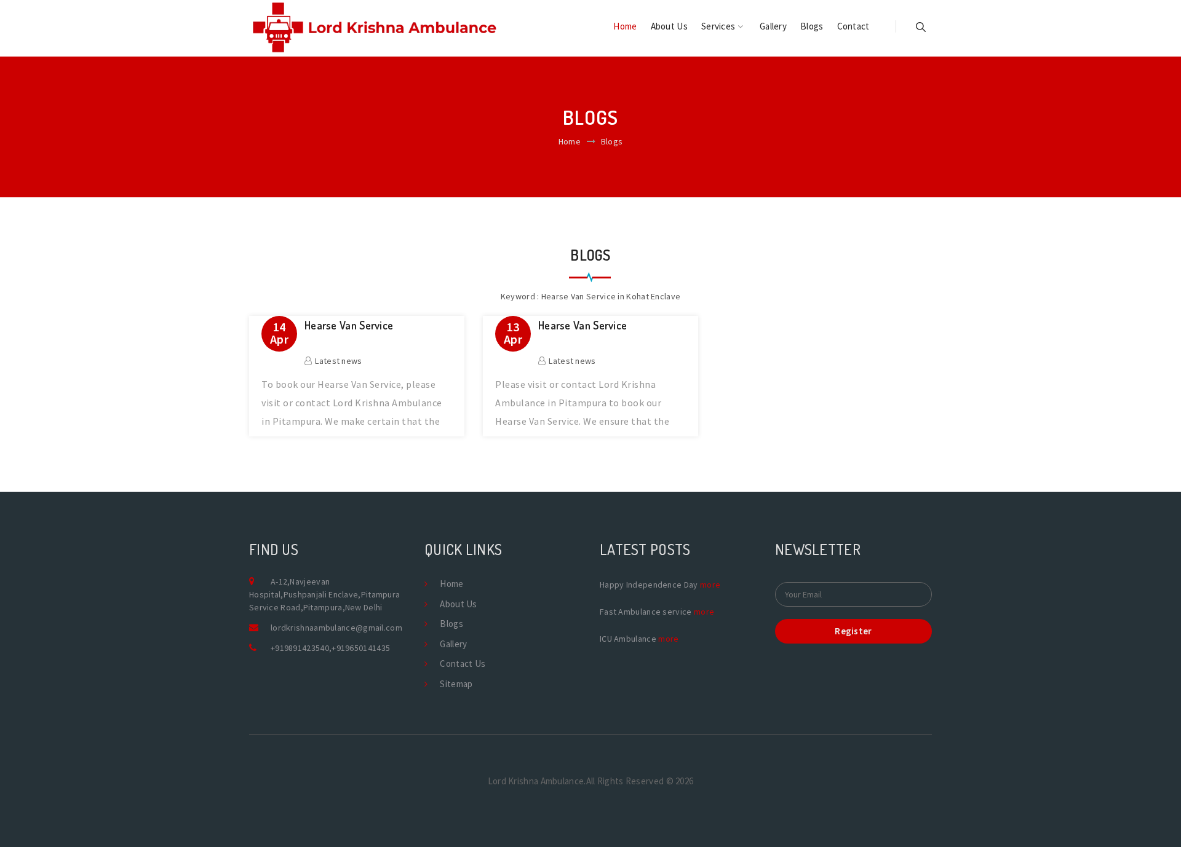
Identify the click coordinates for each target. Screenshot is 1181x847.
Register (853, 631)
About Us (669, 26)
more (710, 584)
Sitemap (456, 684)
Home (625, 26)
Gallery (773, 26)
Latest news (338, 360)
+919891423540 (300, 647)
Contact (853, 26)
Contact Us (462, 663)
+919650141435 (361, 647)
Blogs (812, 26)
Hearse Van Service (348, 325)
